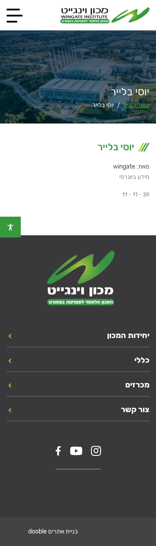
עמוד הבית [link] (137, 105)
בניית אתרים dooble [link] (53, 531)
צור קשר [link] (135, 409)
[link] (10, 227)
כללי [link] (142, 360)
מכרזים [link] (137, 385)
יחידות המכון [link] (128, 335)
